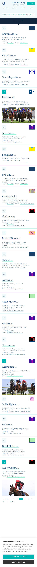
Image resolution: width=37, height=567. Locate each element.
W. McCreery (24, 84)
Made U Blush (11, 238)
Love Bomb (8, 97)
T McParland (24, 42)
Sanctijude (9, 133)
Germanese (9, 366)
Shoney (7, 260)
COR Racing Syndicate (27, 203)
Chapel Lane (10, 33)
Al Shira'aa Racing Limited (15, 225)
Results (6, 8)
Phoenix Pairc (9, 196)
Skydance (8, 216)
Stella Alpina (10, 404)
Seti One (8, 174)
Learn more (24, 551)
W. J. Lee (10, 42)
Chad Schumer (24, 183)
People (23, 8)
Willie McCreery (18, 3)
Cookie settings (18, 562)
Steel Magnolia (11, 77)
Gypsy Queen (11, 467)
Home (3, 3)
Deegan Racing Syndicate (14, 142)
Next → (12, 501)
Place (31, 8)
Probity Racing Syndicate (14, 310)
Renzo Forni (24, 64)
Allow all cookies (18, 557)
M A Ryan (22, 267)
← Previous (6, 499)
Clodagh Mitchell (25, 411)
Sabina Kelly (24, 247)
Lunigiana (9, 55)
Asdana (7, 280)
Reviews (14, 8)
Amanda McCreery (25, 104)
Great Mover (10, 301)
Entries (30, 3)
